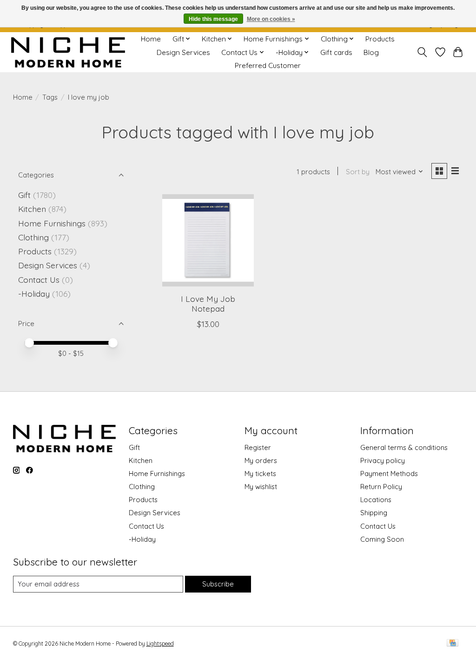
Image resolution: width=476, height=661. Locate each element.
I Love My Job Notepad (208, 303)
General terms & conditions (404, 447)
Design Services (183, 52)
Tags (50, 97)
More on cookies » (271, 19)
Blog (371, 52)
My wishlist (261, 486)
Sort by (358, 171)
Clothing (33, 237)
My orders (261, 460)
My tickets (260, 473)
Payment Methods (389, 473)
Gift (24, 195)
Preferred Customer (268, 65)
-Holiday (34, 293)
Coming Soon (382, 539)
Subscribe (218, 583)
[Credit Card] (452, 643)
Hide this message (213, 19)
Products (380, 38)
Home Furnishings (52, 223)
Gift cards (336, 52)
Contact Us (39, 279)
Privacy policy (382, 460)
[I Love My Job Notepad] (208, 240)
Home (151, 38)
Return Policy (381, 486)
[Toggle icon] (422, 52)
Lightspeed (160, 643)
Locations (375, 499)
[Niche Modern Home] (68, 52)
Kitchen (32, 209)
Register (258, 447)
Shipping (373, 512)
